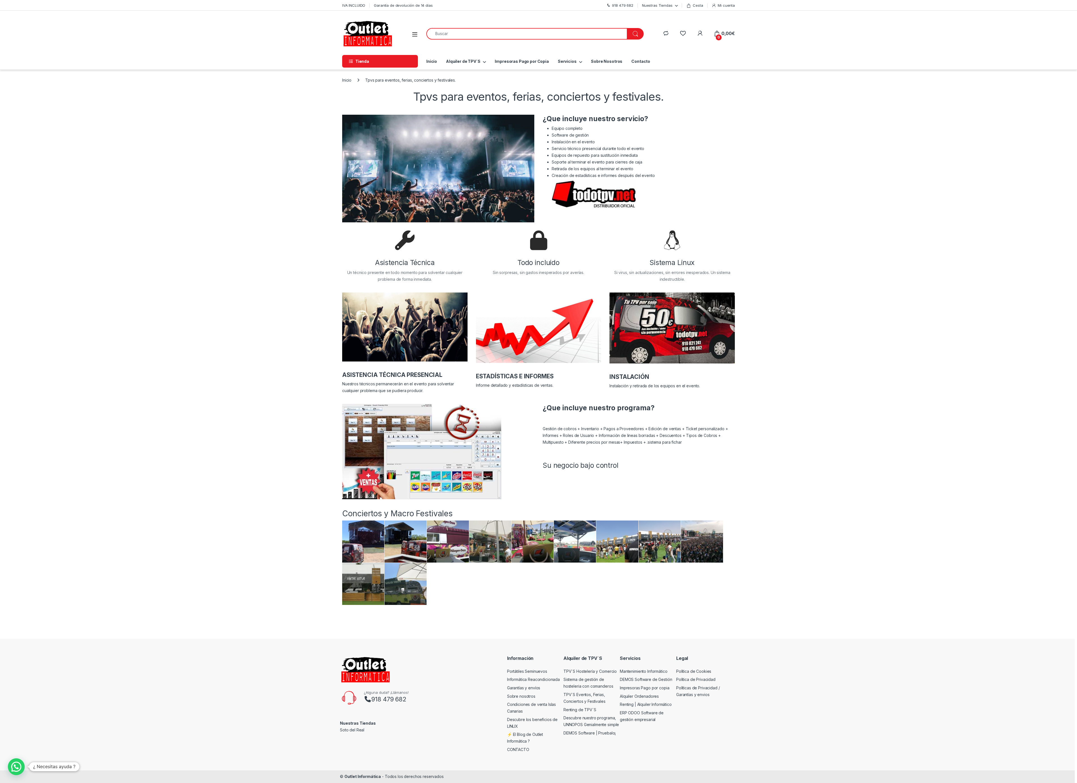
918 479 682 (388, 699)
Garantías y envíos (523, 687)
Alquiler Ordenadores (639, 696)
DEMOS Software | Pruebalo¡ (589, 733)
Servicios (567, 61)
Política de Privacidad (695, 679)
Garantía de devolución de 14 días (403, 5)
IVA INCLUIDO (353, 5)
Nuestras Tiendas (657, 5)
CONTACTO (518, 749)
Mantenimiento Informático (644, 671)
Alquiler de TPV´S (463, 61)
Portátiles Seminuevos (527, 671)
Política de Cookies (693, 671)
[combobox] (526, 34)
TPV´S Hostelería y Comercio (590, 671)
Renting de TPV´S (579, 709)
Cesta (698, 5)
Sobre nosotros (521, 696)
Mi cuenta (726, 5)
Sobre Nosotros (606, 61)
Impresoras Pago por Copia (522, 61)
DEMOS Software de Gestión (646, 679)
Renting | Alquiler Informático (646, 704)
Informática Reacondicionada (533, 679)
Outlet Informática (362, 776)
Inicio (431, 61)
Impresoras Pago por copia (644, 687)
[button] (16, 766)
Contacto (640, 61)
